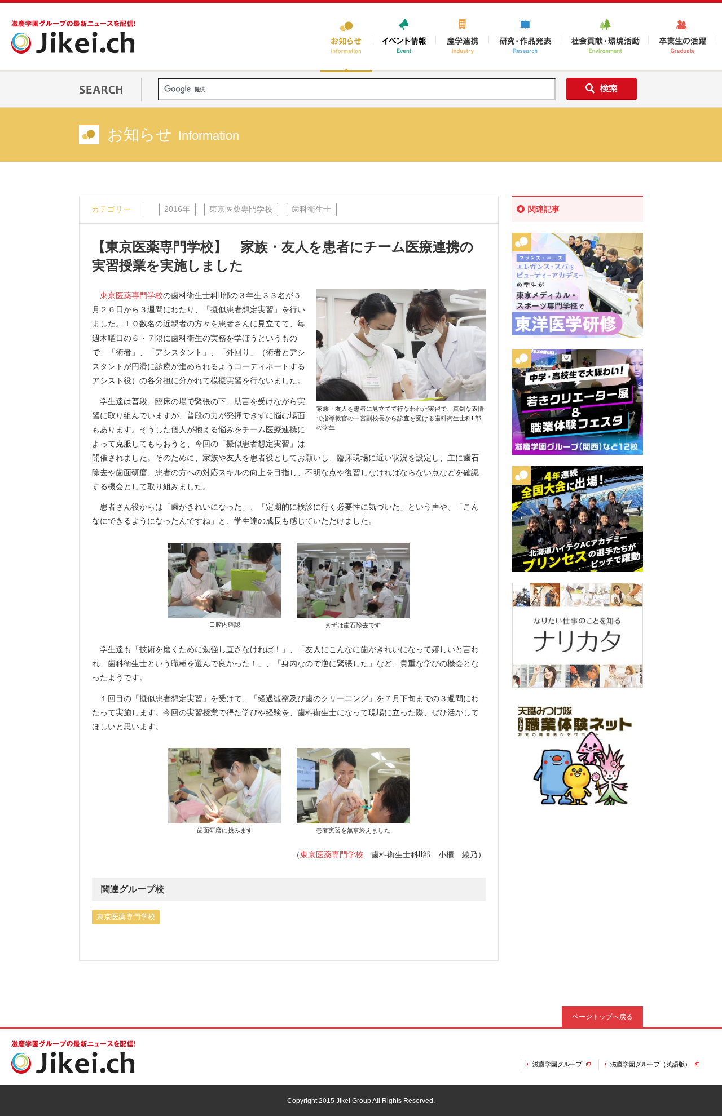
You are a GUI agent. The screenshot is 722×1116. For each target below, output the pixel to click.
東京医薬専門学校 (131, 295)
